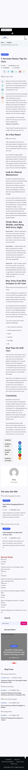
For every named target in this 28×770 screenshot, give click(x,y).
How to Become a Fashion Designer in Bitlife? (13, 591)
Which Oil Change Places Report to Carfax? (12, 600)
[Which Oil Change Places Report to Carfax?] (4, 595)
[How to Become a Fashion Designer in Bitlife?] (4, 585)
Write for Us (14, 764)
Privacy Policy (20, 761)
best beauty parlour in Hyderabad (15, 402)
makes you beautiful (12, 124)
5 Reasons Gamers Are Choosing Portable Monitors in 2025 (12, 568)
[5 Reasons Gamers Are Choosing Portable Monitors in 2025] (4, 561)
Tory (5, 510)
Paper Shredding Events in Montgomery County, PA (14, 611)
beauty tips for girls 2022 (8, 452)
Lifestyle (9, 42)
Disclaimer (8, 759)
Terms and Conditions (7, 761)
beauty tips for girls (8, 445)
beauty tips (8, 440)
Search (24, 623)
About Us (16, 759)
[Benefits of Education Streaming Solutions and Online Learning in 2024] (4, 573)
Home (2, 42)
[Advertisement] (14, 14)
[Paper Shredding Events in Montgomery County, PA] (4, 604)
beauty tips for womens (8, 459)
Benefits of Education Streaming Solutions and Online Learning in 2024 (13, 580)
